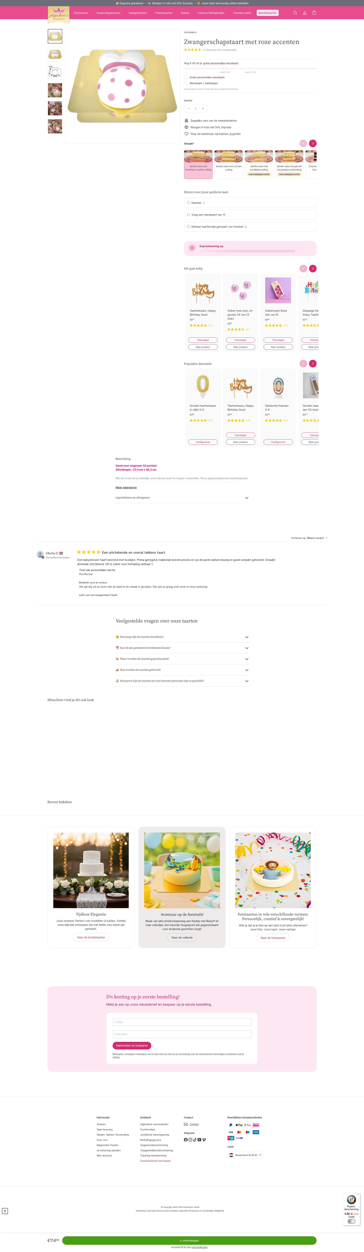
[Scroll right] (313, 268)
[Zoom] (123, 86)
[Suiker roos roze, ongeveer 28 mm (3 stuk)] (241, 305)
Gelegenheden (138, 12)
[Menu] (358, 1195)
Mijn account (104, 1155)
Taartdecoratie (242, 12)
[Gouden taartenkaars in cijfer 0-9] (203, 398)
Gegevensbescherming (154, 1145)
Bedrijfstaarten (268, 12)
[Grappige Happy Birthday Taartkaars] (316, 303)
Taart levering (105, 1129)
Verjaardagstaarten (108, 12)
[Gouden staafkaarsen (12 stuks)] (316, 398)
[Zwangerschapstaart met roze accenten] (68, 744)
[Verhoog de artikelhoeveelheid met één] (203, 108)
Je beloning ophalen (109, 1150)
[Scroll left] (303, 268)
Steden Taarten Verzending (113, 1134)
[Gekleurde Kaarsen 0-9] (278, 398)
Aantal (188, 100)
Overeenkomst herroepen (155, 1160)
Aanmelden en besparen (132, 1045)
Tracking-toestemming (153, 1155)
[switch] (351, 1221)
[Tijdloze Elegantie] (91, 870)
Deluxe (185, 12)
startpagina (190, 32)
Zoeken (101, 1124)
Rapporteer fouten (107, 1145)
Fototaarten (81, 12)
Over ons (102, 1139)
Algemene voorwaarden (154, 1124)
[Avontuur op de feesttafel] (182, 870)
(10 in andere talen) (227, 49)
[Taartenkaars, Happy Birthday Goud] (203, 303)
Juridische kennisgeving (154, 1134)
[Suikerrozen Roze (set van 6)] (278, 303)
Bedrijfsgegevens (150, 1139)
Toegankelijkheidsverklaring (156, 1150)
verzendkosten (200, 1247)
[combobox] (309, 538)
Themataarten (164, 12)
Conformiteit (147, 1129)
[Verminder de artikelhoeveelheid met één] (188, 108)
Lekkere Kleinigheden (211, 12)
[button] (5, 1211)
